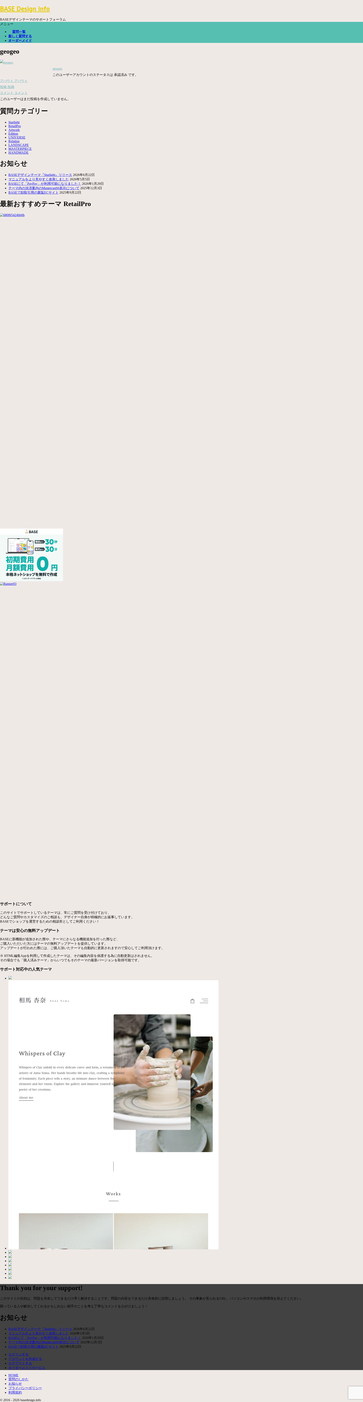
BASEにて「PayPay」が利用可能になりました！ (44, 183)
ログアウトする (20, 1363)
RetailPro (14, 126)
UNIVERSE (16, 137)
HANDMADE (18, 152)
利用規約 (15, 1392)
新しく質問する (20, 36)
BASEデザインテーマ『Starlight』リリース (40, 175)
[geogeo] (6, 62)
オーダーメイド (20, 40)
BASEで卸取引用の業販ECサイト (33, 192)
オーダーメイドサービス (26, 1367)
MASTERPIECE (20, 149)
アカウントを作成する (25, 1359)
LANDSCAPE (18, 145)
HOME (13, 1375)
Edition (13, 133)
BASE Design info (25, 8)
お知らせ (15, 1383)
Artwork (14, 130)
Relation (14, 141)
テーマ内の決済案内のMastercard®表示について (43, 188)
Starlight (14, 122)
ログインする (18, 1354)
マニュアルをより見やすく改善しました (38, 179)
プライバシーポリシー (25, 1388)
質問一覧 (19, 31)
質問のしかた (18, 1379)
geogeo (57, 68)
